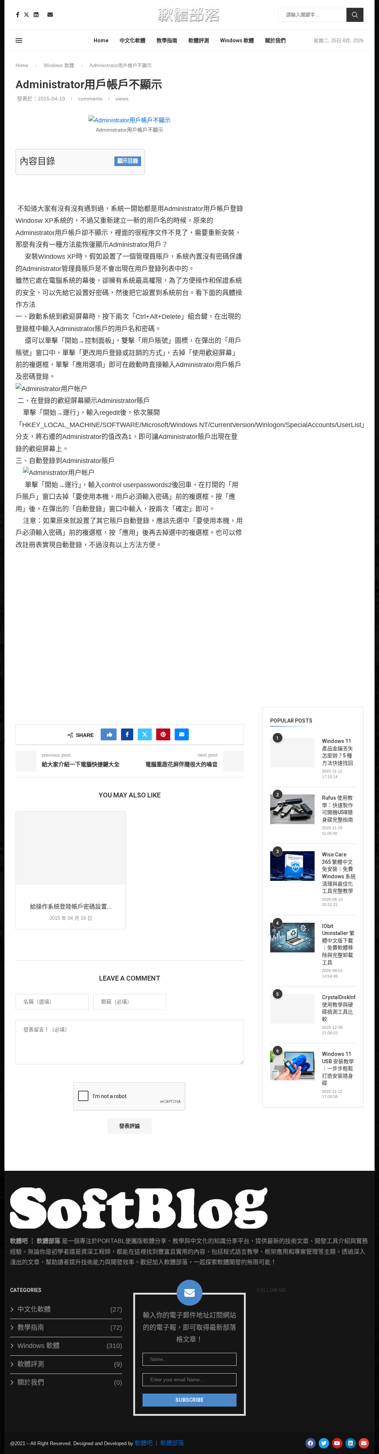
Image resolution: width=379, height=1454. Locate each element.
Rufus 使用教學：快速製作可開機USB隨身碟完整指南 (337, 809)
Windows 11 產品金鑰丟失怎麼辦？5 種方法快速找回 (337, 752)
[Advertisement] (130, 634)
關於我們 (275, 40)
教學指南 (167, 40)
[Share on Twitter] (145, 734)
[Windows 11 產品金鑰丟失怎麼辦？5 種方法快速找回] (292, 752)
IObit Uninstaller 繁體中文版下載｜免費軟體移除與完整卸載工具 (338, 944)
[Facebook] (18, 14)
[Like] (109, 734)
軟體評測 (198, 40)
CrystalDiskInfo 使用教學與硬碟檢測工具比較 (339, 1008)
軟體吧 (143, 1443)
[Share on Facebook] (127, 734)
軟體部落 (172, 1443)
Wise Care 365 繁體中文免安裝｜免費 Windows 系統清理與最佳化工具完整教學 (339, 873)
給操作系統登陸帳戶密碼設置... (70, 906)
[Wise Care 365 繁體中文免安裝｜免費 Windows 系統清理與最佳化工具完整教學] (292, 866)
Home (101, 40)
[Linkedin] (36, 14)
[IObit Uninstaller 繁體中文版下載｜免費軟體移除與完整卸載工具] (292, 937)
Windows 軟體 (237, 40)
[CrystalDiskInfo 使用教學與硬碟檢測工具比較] (292, 1009)
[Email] (50, 14)
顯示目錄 (127, 161)
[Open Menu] (19, 40)
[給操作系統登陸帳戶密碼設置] (70, 848)
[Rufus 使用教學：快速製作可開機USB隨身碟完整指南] (292, 809)
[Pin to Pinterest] (163, 734)
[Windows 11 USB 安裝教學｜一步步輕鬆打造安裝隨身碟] (292, 1065)
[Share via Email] (182, 734)
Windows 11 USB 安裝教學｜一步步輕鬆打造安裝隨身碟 (338, 1068)
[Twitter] (26, 14)
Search (354, 15)
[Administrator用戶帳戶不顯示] (129, 115)
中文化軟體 (132, 40)
